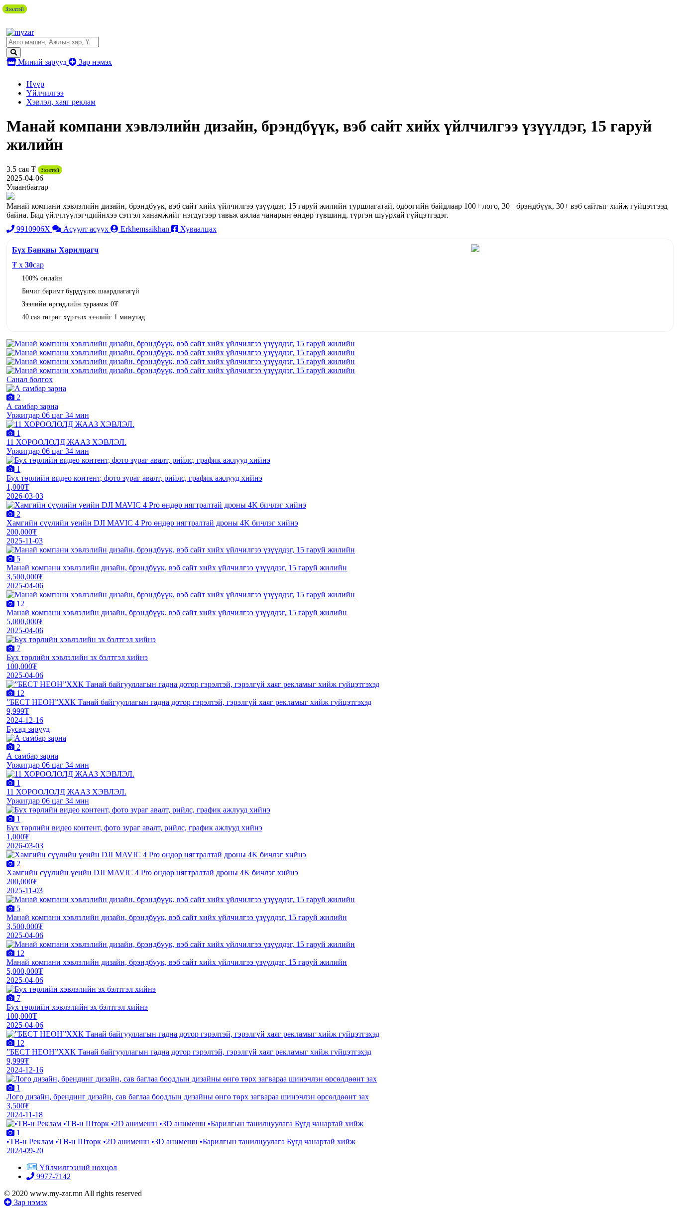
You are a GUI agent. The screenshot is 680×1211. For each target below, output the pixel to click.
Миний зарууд (42, 62)
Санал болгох (29, 379)
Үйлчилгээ (45, 93)
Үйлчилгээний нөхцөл (78, 1167)
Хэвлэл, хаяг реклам (61, 102)
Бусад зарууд (28, 729)
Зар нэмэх (94, 62)
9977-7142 (52, 1176)
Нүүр (35, 84)
